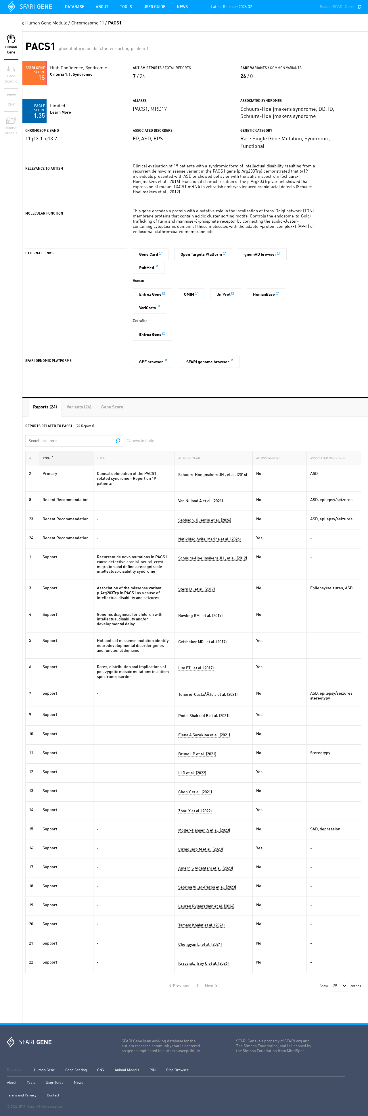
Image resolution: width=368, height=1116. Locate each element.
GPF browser (151, 362)
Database (74, 7)
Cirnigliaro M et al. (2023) (200, 849)
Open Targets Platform (201, 255)
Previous (181, 986)
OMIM (189, 295)
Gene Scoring (76, 1070)
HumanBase (264, 295)
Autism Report (268, 458)
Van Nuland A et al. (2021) (200, 501)
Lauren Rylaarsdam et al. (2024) (206, 906)
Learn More (60, 112)
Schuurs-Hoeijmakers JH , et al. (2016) (212, 475)
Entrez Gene (150, 295)
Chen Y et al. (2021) (195, 792)
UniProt (223, 295)
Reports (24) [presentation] (45, 407)
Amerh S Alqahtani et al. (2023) (205, 868)
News (182, 7)
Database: (15, 1070)
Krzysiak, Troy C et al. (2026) (203, 964)
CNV (100, 1070)
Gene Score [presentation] (112, 407)
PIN (153, 1070)
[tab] (45, 407)
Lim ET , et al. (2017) (196, 668)
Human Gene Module (46, 23)
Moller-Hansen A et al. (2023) (204, 830)
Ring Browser (177, 1070)
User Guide (154, 7)
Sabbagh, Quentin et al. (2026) (204, 520)
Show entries (340, 986)
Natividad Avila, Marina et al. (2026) (209, 539)
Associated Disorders (327, 458)
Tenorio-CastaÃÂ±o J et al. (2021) (207, 695)
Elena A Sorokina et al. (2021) (204, 735)
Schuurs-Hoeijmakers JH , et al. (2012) (212, 558)
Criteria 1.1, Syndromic (71, 74)
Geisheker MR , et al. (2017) (202, 642)
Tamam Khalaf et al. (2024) (201, 925)
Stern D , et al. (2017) (196, 589)
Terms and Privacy (22, 1095)
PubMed (146, 268)
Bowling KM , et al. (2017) (200, 616)
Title (101, 458)
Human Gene (44, 1070)
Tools (126, 7)
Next (209, 986)
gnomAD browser (260, 255)
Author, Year (189, 458)
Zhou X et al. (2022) (195, 811)
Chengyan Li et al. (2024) (200, 945)
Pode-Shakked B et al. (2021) (203, 716)
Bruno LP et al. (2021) (197, 754)
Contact (53, 1095)
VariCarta (147, 308)
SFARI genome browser (207, 362)
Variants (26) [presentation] (79, 407)
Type (46, 458)
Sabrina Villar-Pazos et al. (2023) (207, 887)
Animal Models (127, 1070)
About (102, 7)
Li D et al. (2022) (192, 773)
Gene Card (148, 255)
